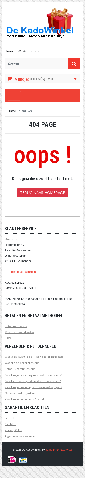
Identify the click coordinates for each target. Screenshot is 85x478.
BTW (8, 338)
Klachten (10, 424)
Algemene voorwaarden (20, 436)
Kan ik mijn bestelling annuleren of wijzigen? (33, 387)
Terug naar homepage (42, 192)
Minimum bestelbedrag (20, 332)
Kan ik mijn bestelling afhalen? (24, 399)
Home (9, 51)
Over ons (11, 239)
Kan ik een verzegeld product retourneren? (33, 381)
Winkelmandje (29, 51)
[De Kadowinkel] (40, 22)
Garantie (10, 418)
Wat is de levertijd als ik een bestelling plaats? (34, 357)
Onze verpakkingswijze (20, 393)
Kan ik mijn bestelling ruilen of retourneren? (33, 375)
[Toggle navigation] (14, 96)
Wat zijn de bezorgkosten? (22, 363)
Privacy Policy (13, 430)
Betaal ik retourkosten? (20, 369)
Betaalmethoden (16, 326)
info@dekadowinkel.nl (22, 272)
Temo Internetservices (59, 449)
